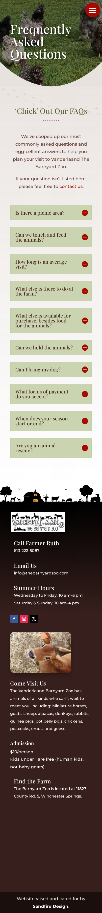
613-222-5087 (27, 550)
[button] (92, 9)
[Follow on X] (34, 619)
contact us (71, 186)
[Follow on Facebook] (14, 619)
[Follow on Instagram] (24, 619)
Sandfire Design (50, 906)
